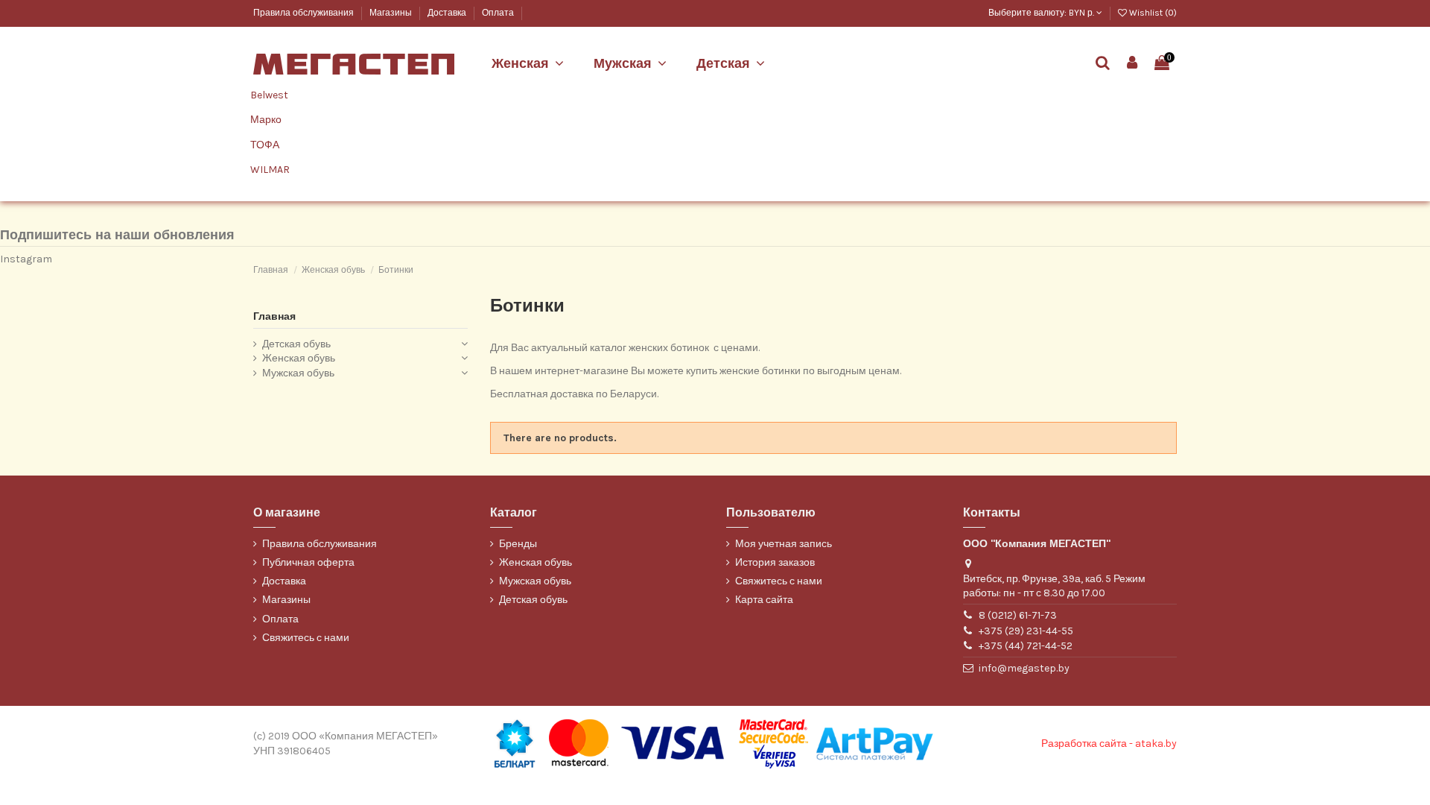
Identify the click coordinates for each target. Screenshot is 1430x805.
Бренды (518, 543)
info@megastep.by (1024, 668)
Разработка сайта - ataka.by (1109, 743)
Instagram (26, 259)
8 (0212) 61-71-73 (1018, 615)
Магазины (391, 12)
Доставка (448, 12)
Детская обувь (296, 344)
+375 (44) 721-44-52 (1025, 646)
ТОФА (264, 145)
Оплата (498, 12)
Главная (274, 316)
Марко (266, 119)
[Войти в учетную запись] (1133, 63)
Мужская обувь (298, 373)
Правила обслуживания (304, 12)
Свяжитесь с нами (305, 637)
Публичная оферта (308, 562)
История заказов (775, 562)
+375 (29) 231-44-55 (1026, 631)
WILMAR (270, 169)
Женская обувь (298, 358)
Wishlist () (1152, 12)
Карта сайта (764, 599)
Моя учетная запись (783, 543)
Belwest (269, 95)
